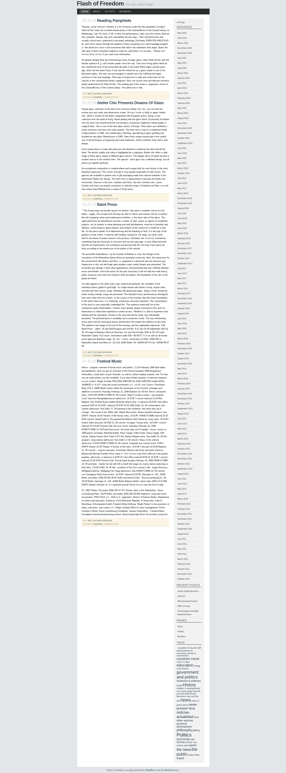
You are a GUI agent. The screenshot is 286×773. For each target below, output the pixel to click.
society (181, 742)
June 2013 (182, 424)
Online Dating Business (188, 591)
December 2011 (184, 514)
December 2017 (184, 248)
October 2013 (183, 404)
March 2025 (182, 73)
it (199, 691)
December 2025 (184, 48)
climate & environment (186, 654)
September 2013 (184, 408)
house (195, 691)
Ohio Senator (130, 453)
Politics (184, 735)
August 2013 (183, 414)
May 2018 (181, 223)
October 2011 (183, 524)
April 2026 (182, 38)
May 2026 (181, 33)
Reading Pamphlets (114, 20)
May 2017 (181, 278)
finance (185, 669)
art (90, 94)
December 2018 (184, 198)
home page (187, 691)
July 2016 (181, 318)
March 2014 (182, 378)
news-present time (187, 706)
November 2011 (184, 519)
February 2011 (184, 564)
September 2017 (184, 263)
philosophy (184, 730)
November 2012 (184, 459)
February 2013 (184, 444)
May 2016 (181, 328)
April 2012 (182, 494)
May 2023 (181, 108)
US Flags (181, 22)
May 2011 (181, 549)
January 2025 (183, 78)
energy (197, 666)
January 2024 (183, 103)
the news (184, 749)
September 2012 (184, 469)
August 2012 (183, 474)
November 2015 (184, 348)
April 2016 (182, 333)
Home (84, 11)
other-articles (185, 720)
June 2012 (182, 484)
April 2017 (182, 283)
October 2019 (183, 173)
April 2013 (182, 434)
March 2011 (182, 559)
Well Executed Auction (187, 601)
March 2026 (182, 43)
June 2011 (182, 544)
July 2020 (181, 148)
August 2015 (183, 358)
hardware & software (189, 680)
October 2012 (183, 464)
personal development (184, 725)
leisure (193, 694)
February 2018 (184, 238)
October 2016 (183, 308)
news (185, 700)
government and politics (188, 674)
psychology (183, 739)
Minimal (168, 770)
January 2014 (183, 389)
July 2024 (181, 83)
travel (180, 758)
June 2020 (182, 153)
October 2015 (183, 353)
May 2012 (181, 489)
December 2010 (184, 574)
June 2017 (182, 273)
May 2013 (181, 429)
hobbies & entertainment (188, 688)
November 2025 (184, 53)
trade (196, 754)
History (189, 684)
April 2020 (182, 163)
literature (181, 696)
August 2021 (183, 118)
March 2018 (182, 233)
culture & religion (102, 94)
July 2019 (181, 178)
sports (193, 745)
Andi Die (181, 596)
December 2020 (184, 128)
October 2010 (183, 579)
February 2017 (184, 293)
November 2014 (184, 364)
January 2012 (183, 509)
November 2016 (184, 303)
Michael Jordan (134, 112)
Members (125, 11)
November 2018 (184, 203)
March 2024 (182, 93)
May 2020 (181, 158)
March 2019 (182, 193)
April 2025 (182, 68)
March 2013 (182, 439)
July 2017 (181, 268)
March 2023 (182, 113)
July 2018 (181, 213)
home (179, 691)
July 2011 (181, 539)
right (193, 739)
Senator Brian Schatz (92, 54)
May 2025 (181, 63)
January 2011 (183, 569)
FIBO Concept (183, 606)
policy (196, 730)
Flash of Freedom (100, 3)
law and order (183, 694)
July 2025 (181, 58)
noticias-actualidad (185, 714)
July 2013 (181, 419)
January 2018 (183, 243)
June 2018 (182, 218)
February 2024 (184, 98)
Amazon (149, 238)
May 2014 (181, 369)
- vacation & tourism (187, 647)
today (190, 755)
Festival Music (109, 361)
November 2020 (184, 133)
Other (196, 717)
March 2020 (182, 168)
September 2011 (184, 529)
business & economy (185, 652)
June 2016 (182, 323)
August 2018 (183, 208)
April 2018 (182, 228)
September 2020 (184, 143)
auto (179, 651)
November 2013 (184, 399)
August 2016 (183, 313)
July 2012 (181, 479)
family (179, 669)
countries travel (188, 659)
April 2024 (182, 88)
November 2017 (184, 253)
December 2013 (184, 394)
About (97, 11)
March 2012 (182, 499)
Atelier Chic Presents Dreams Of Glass (130, 103)
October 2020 (183, 138)
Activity (110, 11)
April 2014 (182, 373)
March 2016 (182, 338)
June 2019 (182, 183)
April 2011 (182, 554)
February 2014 (184, 383)
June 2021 (182, 123)
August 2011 (183, 534)
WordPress (151, 770)
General (98, 97)
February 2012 (184, 504)
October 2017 (183, 258)
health (179, 685)
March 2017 (182, 288)
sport (186, 745)
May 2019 (181, 188)
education (185, 665)
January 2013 (183, 449)
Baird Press (107, 204)
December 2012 (184, 454)
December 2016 (184, 298)
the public (187, 751)
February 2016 (184, 343)
